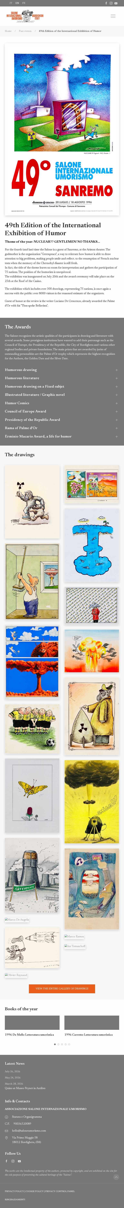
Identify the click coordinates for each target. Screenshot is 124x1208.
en (17, 3)
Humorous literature (22, 378)
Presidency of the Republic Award (32, 420)
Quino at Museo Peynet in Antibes (25, 1086)
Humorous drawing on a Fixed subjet (34, 387)
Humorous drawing (21, 370)
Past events (25, 31)
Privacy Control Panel (60, 1191)
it (11, 3)
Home (8, 31)
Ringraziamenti (15, 1200)
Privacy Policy (14, 1191)
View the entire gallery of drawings (62, 988)
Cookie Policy (35, 1191)
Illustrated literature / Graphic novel (35, 395)
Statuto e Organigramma (27, 1117)
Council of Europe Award (25, 411)
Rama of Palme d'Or (21, 428)
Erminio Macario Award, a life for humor (38, 436)
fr (23, 3)
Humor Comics (17, 403)
